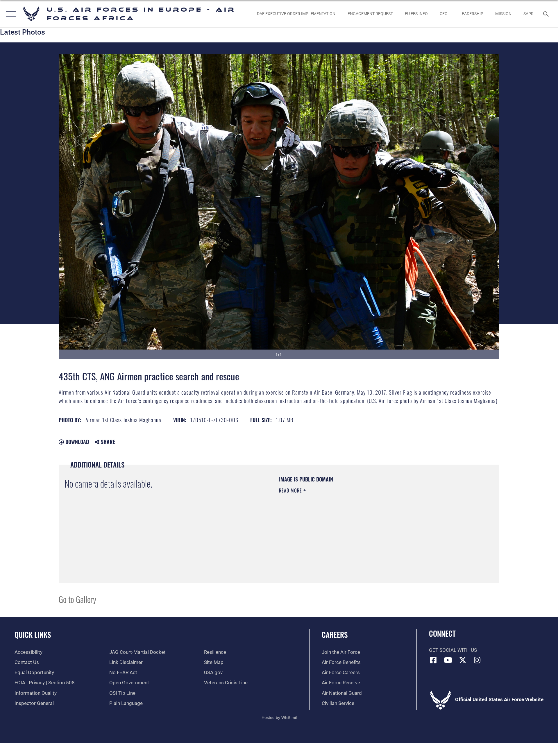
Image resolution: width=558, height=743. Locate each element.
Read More (291, 490)
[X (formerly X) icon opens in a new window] (462, 660)
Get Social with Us (453, 650)
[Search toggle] (546, 14)
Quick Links (33, 634)
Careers (335, 634)
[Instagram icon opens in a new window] (477, 660)
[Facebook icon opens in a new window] (433, 660)
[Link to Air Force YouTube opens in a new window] (447, 660)
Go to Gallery (77, 599)
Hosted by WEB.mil (279, 717)
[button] (9, 14)
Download (76, 441)
